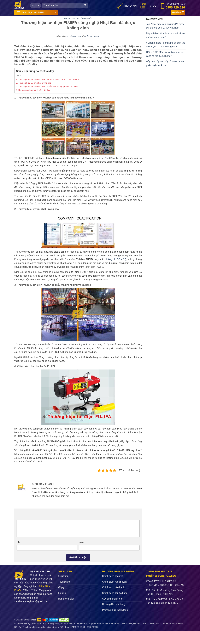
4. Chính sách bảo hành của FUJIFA (33, 90)
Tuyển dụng (64, 582)
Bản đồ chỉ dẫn (66, 598)
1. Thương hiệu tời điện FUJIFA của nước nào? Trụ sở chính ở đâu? (47, 79)
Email (82, 542)
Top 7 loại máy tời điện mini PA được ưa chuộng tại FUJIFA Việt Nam (165, 26)
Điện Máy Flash (92, 36)
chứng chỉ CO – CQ (115, 259)
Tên (19, 542)
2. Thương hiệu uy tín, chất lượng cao (33, 83)
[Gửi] (85, 5)
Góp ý (61, 587)
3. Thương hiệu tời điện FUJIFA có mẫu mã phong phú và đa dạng (47, 86)
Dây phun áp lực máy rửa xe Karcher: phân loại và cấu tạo (165, 63)
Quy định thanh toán (112, 598)
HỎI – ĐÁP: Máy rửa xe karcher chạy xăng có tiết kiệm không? (165, 54)
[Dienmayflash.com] (20, 4)
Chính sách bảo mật (112, 576)
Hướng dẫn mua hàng (113, 604)
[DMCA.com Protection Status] (64, 620)
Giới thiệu (63, 576)
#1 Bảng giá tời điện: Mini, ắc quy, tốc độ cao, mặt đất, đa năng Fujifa (165, 45)
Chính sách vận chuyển (114, 582)
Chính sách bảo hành (113, 587)
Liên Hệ (62, 593)
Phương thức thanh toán (115, 610)
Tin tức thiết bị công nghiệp (78, 18)
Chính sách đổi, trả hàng (115, 593)
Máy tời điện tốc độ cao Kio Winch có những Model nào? (165, 35)
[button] (36, 12)
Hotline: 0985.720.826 (161, 575)
